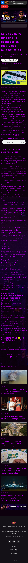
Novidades (5, 68)
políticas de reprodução (8, 349)
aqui (20, 337)
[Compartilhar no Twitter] (14, 357)
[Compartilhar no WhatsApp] (17, 357)
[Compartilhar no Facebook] (11, 357)
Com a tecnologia (12, 560)
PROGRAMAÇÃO (14, 549)
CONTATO (14, 553)
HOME (14, 546)
